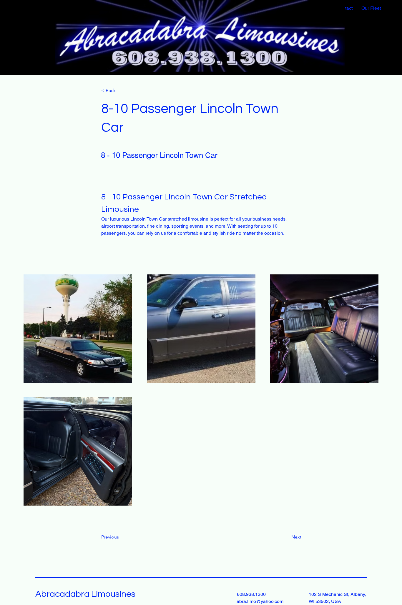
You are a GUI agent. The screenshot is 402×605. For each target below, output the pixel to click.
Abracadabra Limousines (85, 594)
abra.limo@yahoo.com (260, 601)
